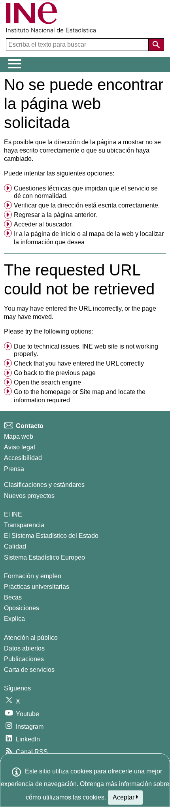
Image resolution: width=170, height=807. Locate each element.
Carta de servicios (29, 669)
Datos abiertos (24, 648)
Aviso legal (19, 447)
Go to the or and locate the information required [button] (79, 396)
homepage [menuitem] (56, 391)
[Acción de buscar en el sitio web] (156, 44)
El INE (13, 514)
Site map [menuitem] (91, 391)
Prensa (14, 469)
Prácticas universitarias (36, 586)
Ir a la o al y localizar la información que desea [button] (89, 238)
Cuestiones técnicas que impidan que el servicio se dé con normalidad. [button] (86, 192)
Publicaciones (24, 659)
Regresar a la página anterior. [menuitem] (55, 214)
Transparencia (24, 525)
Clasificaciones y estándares (44, 484)
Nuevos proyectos (29, 495)
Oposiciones (21, 608)
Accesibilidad (23, 457)
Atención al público (31, 637)
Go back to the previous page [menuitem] (55, 373)
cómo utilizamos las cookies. (66, 797)
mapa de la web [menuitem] (111, 233)
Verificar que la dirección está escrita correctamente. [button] (87, 205)
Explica (14, 618)
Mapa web (18, 436)
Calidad (15, 546)
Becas (13, 597)
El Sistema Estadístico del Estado (51, 535)
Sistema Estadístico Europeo (44, 557)
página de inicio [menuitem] (53, 233)
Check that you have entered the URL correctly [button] (79, 363)
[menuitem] (85, 192)
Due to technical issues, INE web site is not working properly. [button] (86, 350)
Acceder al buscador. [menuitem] (43, 224)
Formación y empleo (32, 576)
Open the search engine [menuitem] (47, 382)
